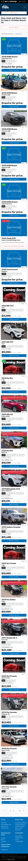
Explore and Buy (14, 70)
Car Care (3, 841)
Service (3, 838)
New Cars (4, 822)
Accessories (18, 836)
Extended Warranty (21, 822)
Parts (2, 839)
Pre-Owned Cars (6, 824)
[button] (25, 7)
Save (23, 54)
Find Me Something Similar (14, 246)
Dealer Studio (11, 859)
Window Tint (19, 837)
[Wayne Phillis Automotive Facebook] (2, 1)
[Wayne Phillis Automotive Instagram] (4, 1)
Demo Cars (4, 826)
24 (20, 810)
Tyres (16, 839)
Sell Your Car (5, 828)
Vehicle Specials (20, 826)
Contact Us (4, 849)
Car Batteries (19, 841)
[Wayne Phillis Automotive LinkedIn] (8, 1)
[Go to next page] (24, 810)
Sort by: (12, 33)
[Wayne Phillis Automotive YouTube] (6, 1)
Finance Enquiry (20, 824)
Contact (23, 1)
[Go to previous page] (4, 810)
